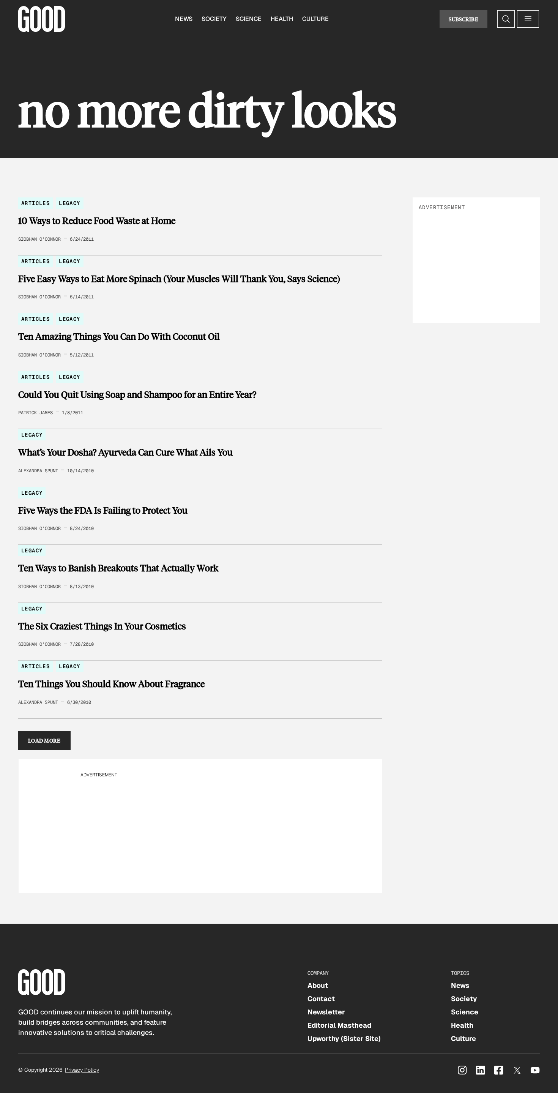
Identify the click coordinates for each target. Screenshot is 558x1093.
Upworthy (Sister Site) (344, 1038)
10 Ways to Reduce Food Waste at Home (96, 220)
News (183, 19)
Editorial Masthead (339, 1025)
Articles (35, 203)
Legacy (69, 203)
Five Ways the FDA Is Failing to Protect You (103, 510)
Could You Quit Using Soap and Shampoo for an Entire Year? (137, 394)
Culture (315, 19)
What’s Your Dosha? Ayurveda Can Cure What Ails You (125, 452)
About (317, 985)
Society (214, 19)
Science (249, 19)
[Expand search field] (506, 19)
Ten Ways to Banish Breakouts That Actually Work (118, 568)
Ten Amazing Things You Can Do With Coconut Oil (119, 336)
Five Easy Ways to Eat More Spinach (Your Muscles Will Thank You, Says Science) (179, 278)
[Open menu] (528, 19)
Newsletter (326, 1012)
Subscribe (463, 19)
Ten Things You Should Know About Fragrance (111, 683)
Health (282, 19)
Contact (321, 998)
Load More (44, 740)
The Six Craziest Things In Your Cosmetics (102, 626)
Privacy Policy (82, 1069)
